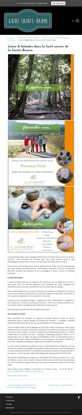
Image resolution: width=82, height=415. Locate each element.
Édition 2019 (12, 376)
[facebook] (78, 402)
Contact (9, 404)
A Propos (9, 397)
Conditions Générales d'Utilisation (58, 412)
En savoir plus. (42, 3)
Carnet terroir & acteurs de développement (57, 38)
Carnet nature (11, 40)
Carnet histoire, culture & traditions (28, 38)
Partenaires (10, 400)
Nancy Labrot (22, 376)
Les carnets (10, 38)
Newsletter (10, 408)
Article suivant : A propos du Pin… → (62, 385)
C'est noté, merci (58, 3)
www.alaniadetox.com (16, 371)
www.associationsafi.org (34, 371)
